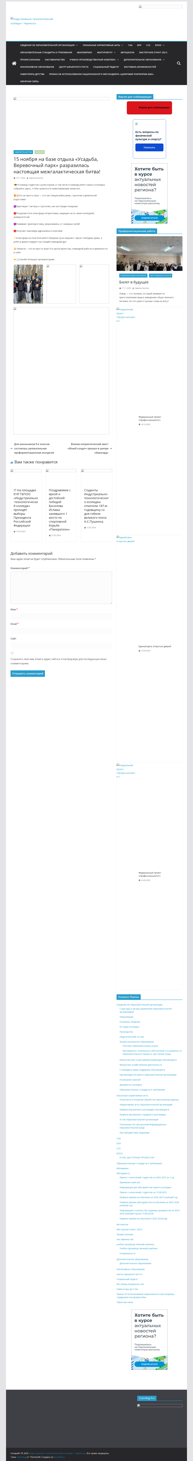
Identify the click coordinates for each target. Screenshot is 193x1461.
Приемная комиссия (130, 1182)
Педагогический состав (132, 1036)
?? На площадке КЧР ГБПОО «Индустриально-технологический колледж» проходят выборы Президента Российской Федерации (26, 507)
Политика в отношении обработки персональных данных (149, 1099)
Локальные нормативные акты (101, 45)
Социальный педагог (106, 66)
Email (15, 624)
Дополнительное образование (142, 59)
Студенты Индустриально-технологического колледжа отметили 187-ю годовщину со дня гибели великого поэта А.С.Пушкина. (96, 506)
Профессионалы (30, 59)
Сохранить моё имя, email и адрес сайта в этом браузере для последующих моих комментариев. (58, 661)
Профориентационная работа (133, 276)
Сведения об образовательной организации (47, 45)
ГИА (130, 45)
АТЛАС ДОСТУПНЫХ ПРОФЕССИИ (137, 1157)
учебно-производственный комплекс (93, 59)
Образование (126, 1016)
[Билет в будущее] (149, 253)
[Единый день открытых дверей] (126, 648)
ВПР (139, 45)
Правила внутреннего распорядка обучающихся (144, 1109)
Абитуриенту (104, 52)
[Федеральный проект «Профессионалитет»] (126, 421)
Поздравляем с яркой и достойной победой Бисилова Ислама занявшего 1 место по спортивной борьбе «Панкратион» (60, 509)
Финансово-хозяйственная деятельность (141, 1064)
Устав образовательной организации (139, 1119)
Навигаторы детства (32, 74)
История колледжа (129, 1026)
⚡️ (15, 238)
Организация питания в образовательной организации (148, 1074)
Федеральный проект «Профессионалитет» (150, 418)
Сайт (13, 638)
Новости (40, 152)
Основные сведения (130, 1021)
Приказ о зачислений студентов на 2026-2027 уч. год (147, 1177)
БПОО (158, 45)
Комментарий (20, 568)
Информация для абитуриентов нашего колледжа (145, 1187)
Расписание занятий (130, 1079)
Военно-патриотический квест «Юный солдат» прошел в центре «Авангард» (88, 448)
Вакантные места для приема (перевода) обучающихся (148, 1059)
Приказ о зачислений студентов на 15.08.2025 (143, 1192)
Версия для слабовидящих (153, 107)
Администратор (36, 178)
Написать (149, 147)
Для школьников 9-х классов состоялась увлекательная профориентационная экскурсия (34, 448)
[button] (76, 45)
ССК (148, 45)
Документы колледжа (131, 1084)
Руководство (126, 1031)
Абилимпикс (84, 52)
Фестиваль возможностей (140, 66)
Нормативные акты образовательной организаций (146, 1104)
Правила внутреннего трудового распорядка (143, 1114)
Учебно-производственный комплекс (139, 1248)
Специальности (127, 1253)
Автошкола (127, 52)
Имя (14, 609)
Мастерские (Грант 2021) (153, 52)
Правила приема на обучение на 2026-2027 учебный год (148, 1197)
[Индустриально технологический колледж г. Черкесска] (14, 63)
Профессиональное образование (137, 1041)
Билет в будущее (134, 281)
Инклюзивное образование (37, 66)
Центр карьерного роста (73, 66)
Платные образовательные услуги (140, 1045)
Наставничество (55, 59)
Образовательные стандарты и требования (46, 52)
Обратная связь (29, 81)
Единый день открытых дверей (155, 646)
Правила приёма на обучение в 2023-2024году (143, 1218)
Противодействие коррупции (134, 1132)
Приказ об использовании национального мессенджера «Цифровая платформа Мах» (101, 74)
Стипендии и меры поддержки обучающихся (142, 1069)
